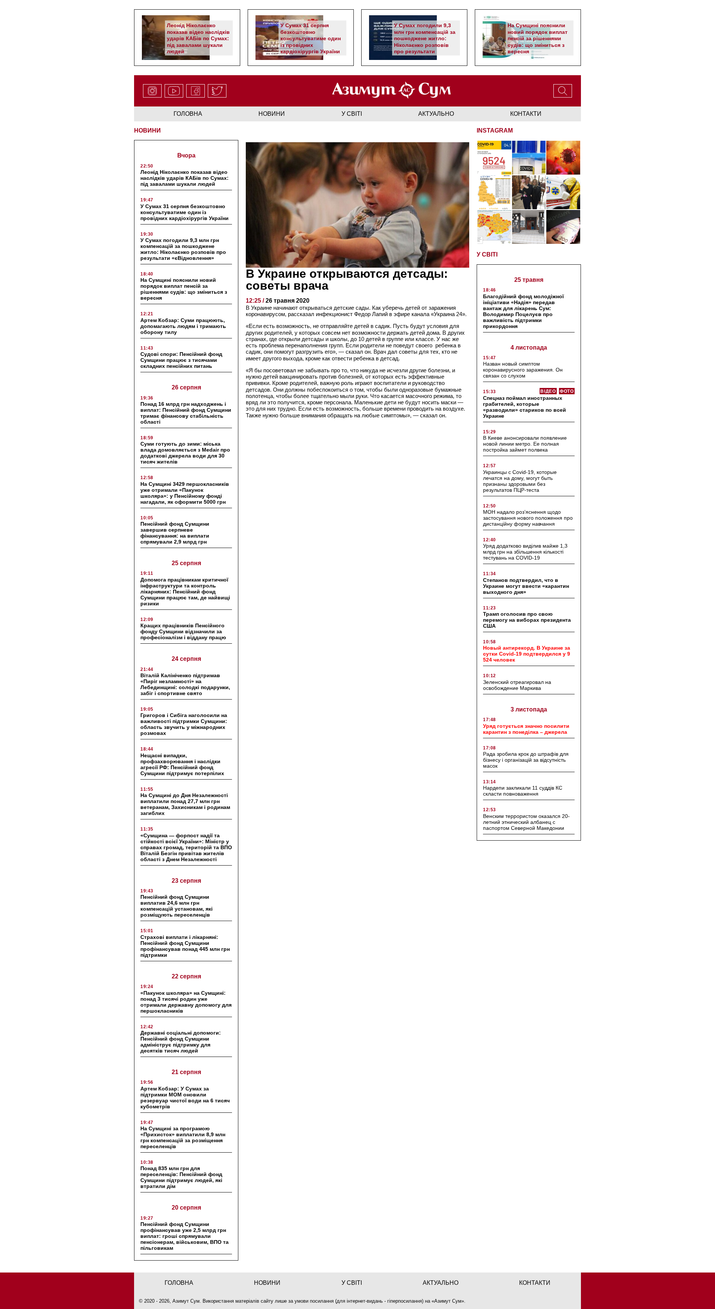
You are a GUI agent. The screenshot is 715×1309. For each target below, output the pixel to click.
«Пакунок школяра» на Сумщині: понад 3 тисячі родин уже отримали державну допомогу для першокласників (186, 1002)
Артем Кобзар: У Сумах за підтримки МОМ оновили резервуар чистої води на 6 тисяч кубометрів (185, 1097)
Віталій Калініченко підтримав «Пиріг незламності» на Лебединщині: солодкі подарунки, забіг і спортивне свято (185, 684)
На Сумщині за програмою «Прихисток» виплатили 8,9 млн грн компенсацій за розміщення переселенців (182, 1137)
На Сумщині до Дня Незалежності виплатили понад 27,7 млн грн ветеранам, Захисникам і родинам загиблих (185, 804)
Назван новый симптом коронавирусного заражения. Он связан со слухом (523, 370)
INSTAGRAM (495, 130)
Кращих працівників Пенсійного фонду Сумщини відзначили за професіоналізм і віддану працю (183, 631)
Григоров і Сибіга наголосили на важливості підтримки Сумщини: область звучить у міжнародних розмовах (183, 724)
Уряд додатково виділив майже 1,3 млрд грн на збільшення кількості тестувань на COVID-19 (525, 552)
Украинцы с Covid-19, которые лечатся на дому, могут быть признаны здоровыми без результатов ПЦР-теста (520, 481)
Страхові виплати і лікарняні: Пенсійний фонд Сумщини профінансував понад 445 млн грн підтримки (185, 946)
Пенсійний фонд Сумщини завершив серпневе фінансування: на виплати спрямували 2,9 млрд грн (174, 533)
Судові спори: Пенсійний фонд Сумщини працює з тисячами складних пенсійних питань (181, 360)
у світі (351, 114)
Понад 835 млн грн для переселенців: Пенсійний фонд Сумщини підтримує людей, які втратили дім (181, 1177)
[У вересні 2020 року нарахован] (563, 227)
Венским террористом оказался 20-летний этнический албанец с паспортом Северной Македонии (526, 822)
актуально (436, 114)
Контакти (525, 114)
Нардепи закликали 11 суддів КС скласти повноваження (522, 791)
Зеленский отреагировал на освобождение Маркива (517, 685)
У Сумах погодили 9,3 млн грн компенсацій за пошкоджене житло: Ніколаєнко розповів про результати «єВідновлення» (424, 41)
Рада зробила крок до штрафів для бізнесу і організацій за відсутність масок (526, 760)
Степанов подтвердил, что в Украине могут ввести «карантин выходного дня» (526, 586)
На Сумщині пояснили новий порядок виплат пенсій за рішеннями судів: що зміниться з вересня (538, 38)
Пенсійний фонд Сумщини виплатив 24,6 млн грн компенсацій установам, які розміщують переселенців (176, 906)
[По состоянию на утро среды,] (494, 158)
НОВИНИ (147, 130)
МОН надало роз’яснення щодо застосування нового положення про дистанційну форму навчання (528, 518)
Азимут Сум (447, 1301)
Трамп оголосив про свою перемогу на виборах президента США (527, 620)
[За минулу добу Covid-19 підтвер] (494, 192)
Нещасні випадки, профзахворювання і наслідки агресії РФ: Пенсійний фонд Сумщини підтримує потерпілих (182, 764)
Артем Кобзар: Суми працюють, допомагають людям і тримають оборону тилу (183, 326)
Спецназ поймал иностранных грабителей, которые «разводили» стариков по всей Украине (524, 407)
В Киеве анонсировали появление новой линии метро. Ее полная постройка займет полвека (525, 444)
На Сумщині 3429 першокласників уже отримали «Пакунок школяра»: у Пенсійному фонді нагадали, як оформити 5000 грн (184, 493)
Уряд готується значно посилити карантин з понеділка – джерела (526, 729)
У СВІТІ (487, 254)
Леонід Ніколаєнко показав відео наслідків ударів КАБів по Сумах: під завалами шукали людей (198, 38)
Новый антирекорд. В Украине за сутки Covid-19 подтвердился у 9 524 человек (526, 654)
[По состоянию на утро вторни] (529, 158)
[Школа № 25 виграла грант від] (529, 227)
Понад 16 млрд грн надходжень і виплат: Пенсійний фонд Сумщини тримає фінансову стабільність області (185, 413)
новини (271, 114)
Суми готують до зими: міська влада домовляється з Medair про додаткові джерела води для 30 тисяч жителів (185, 453)
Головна (188, 114)
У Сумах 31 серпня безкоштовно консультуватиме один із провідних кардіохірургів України (310, 38)
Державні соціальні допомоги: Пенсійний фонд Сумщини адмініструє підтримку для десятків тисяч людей (180, 1042)
